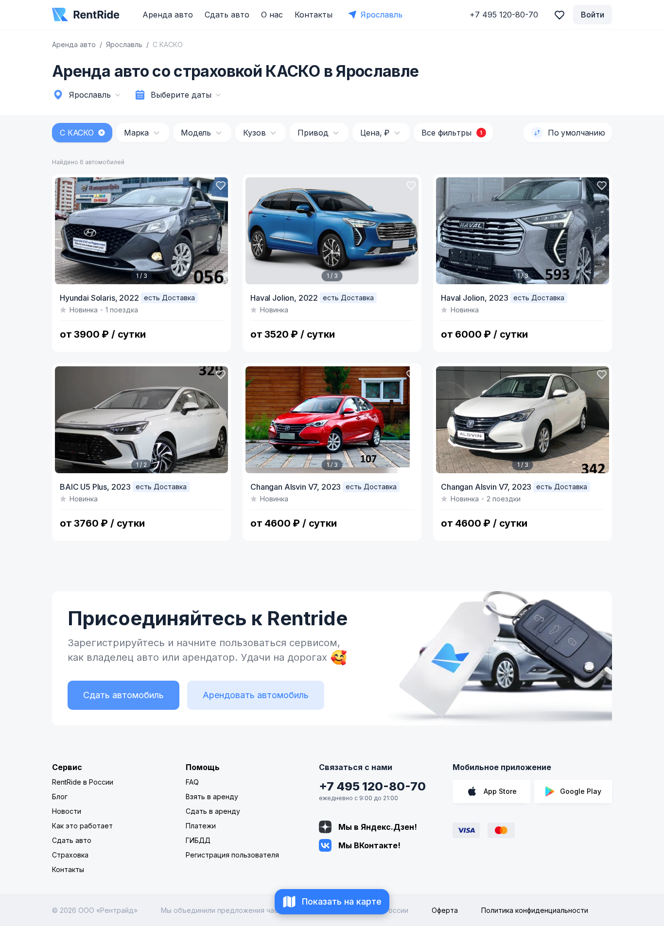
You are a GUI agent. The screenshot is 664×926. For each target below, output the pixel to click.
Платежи (201, 826)
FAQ (192, 782)
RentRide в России (82, 782)
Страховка (70, 855)
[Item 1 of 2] (141, 419)
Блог (60, 796)
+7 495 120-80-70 (372, 786)
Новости (66, 811)
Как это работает (82, 826)
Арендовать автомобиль (256, 695)
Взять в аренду (212, 796)
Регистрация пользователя (232, 855)
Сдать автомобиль (123, 695)
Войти (592, 14)
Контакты (313, 14)
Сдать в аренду (213, 811)
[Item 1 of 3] (141, 230)
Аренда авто (167, 14)
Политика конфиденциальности (534, 910)
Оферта (445, 910)
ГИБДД (198, 840)
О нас (272, 14)
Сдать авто (227, 14)
